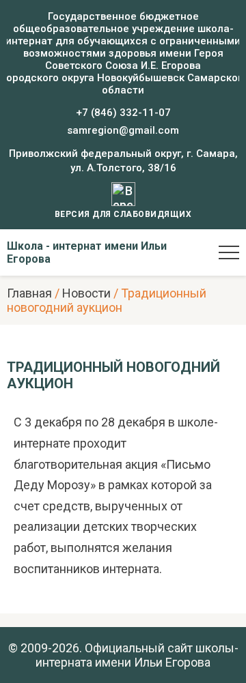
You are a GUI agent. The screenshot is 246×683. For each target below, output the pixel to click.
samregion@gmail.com (123, 130)
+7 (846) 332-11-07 (123, 112)
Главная (29, 293)
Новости (86, 293)
